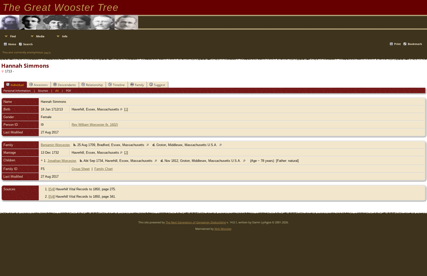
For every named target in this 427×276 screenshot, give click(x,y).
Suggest (159, 85)
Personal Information (17, 90)
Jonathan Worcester (61, 161)
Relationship (94, 85)
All (57, 90)
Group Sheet (81, 169)
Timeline (119, 85)
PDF (68, 90)
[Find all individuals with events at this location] (121, 109)
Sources (43, 90)
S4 (52, 189)
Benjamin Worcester (55, 145)
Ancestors (41, 85)
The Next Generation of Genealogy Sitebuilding (196, 222)
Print (397, 44)
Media (40, 36)
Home (12, 44)
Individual (17, 85)
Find (13, 36)
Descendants (67, 85)
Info (64, 36)
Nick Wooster (222, 229)
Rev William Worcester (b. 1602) (95, 125)
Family (139, 85)
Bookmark (415, 44)
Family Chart (103, 169)
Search (28, 44)
